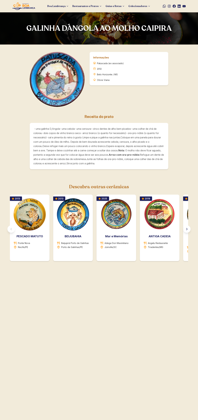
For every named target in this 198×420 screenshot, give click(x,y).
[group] (99, 229)
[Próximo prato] (187, 229)
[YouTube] (184, 6)
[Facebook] (174, 6)
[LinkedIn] (179, 6)
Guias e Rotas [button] (113, 6)
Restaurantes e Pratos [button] (85, 6)
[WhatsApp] (164, 6)
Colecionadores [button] (137, 6)
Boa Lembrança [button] (56, 6)
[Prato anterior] (11, 229)
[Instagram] (169, 6)
